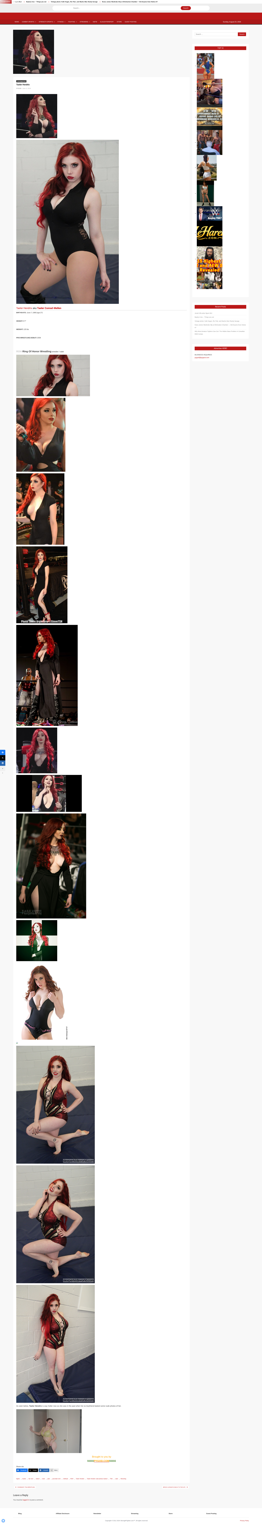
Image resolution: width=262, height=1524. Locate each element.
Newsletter (97, 1513)
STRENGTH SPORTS (46, 22)
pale (48, 1478)
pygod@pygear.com (202, 357)
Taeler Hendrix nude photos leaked (97, 1478)
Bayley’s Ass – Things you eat (36, 2)
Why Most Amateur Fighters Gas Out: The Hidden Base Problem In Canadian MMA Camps (220, 332)
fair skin (31, 1478)
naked (37, 1478)
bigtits (18, 1478)
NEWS (17, 22)
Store (171, 1513)
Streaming (84, 22)
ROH (71, 1478)
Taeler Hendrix (80, 1478)
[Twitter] (2, 757)
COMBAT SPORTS (28, 22)
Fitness (61, 22)
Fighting (71, 22)
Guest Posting (211, 1513)
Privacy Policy (244, 1520)
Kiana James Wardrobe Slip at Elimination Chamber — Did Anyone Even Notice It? (130, 2)
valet (116, 1478)
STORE (119, 22)
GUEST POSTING (131, 22)
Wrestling (123, 1478)
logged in (26, 1500)
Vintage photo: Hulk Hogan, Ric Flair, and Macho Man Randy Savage (74, 2)
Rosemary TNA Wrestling (26, 1487)
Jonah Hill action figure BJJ (203, 313)
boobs (24, 1478)
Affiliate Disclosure (62, 1513)
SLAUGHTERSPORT (107, 22)
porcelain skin (56, 1478)
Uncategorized (21, 81)
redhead (65, 1478)
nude (43, 1478)
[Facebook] (2, 752)
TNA (111, 1478)
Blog (20, 1513)
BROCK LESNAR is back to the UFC (174, 1487)
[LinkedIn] (2, 763)
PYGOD (18, 88)
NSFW (95, 22)
